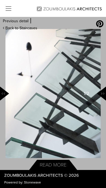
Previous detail (16, 21)
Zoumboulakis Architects (33, 175)
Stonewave (32, 182)
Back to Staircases (20, 28)
